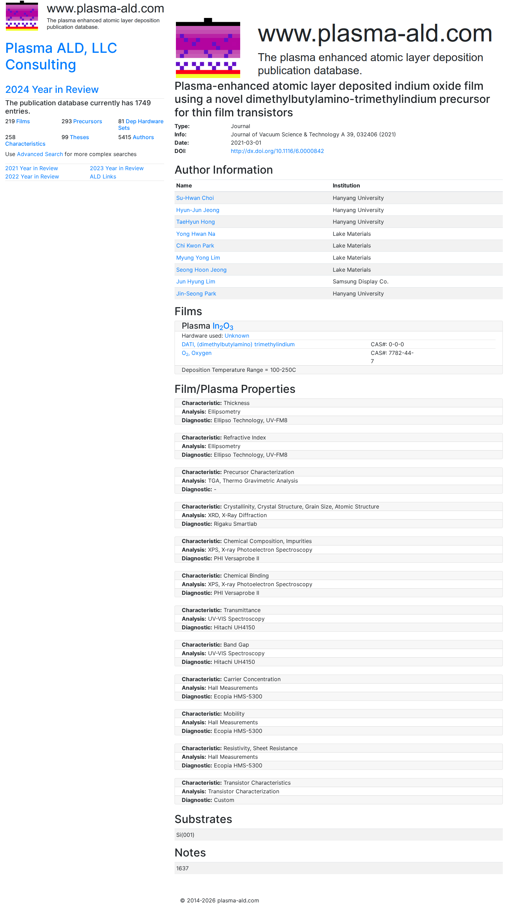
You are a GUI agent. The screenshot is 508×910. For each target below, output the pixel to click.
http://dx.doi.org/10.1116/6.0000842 (277, 150)
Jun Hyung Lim (195, 281)
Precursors (87, 121)
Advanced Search (40, 154)
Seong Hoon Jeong (201, 269)
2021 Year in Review (31, 168)
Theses (79, 137)
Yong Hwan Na (195, 233)
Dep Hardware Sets (140, 124)
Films (23, 121)
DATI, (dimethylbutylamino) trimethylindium (238, 344)
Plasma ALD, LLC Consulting (61, 56)
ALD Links (103, 176)
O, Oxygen (196, 352)
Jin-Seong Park (196, 293)
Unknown (237, 335)
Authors (143, 137)
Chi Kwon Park (195, 245)
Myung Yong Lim (198, 257)
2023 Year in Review (117, 168)
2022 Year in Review (32, 176)
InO (223, 326)
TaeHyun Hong (195, 221)
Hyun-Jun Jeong (197, 209)
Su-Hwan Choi (195, 197)
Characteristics (25, 143)
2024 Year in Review (52, 89)
